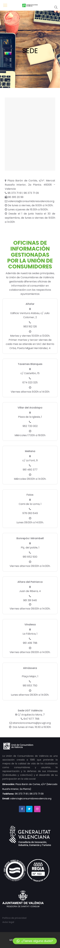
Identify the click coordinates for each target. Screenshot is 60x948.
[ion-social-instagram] (37, 809)
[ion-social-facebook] (22, 809)
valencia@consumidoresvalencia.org (30, 201)
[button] (35, 941)
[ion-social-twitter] (29, 809)
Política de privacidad (14, 918)
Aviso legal (8, 922)
